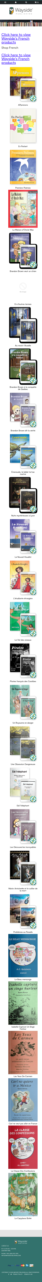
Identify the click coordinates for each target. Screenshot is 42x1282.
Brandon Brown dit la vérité (23, 430)
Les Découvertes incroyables (23, 847)
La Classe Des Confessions (23, 1171)
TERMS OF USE (28, 1274)
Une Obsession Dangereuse (23, 764)
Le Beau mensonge (23, 979)
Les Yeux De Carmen (23, 1076)
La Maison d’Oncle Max (23, 229)
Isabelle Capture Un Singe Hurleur (23, 1027)
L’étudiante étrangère (23, 598)
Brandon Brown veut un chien (23, 271)
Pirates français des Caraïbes (23, 681)
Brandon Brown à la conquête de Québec (23, 388)
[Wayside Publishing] (21, 11)
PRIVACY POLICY (18, 1274)
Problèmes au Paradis (23, 932)
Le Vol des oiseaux (23, 640)
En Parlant (23, 146)
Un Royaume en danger (23, 722)
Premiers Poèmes (23, 188)
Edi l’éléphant (23, 805)
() (37, 2)
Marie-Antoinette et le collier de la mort (22, 889)
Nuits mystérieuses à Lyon (23, 515)
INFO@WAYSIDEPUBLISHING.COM (11, 1255)
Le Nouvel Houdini (23, 557)
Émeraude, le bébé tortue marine (22, 473)
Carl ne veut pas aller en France (23, 1123)
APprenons (23, 105)
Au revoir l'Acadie (23, 345)
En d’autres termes (23, 304)
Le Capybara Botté (23, 1218)
